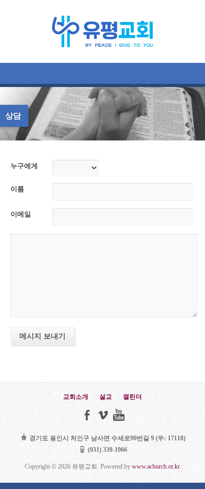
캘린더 (132, 397)
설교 (105, 397)
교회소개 (75, 397)
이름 (17, 189)
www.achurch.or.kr (155, 466)
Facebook (87, 415)
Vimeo (103, 415)
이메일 (21, 214)
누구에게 (24, 166)
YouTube (118, 415)
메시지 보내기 (42, 336)
